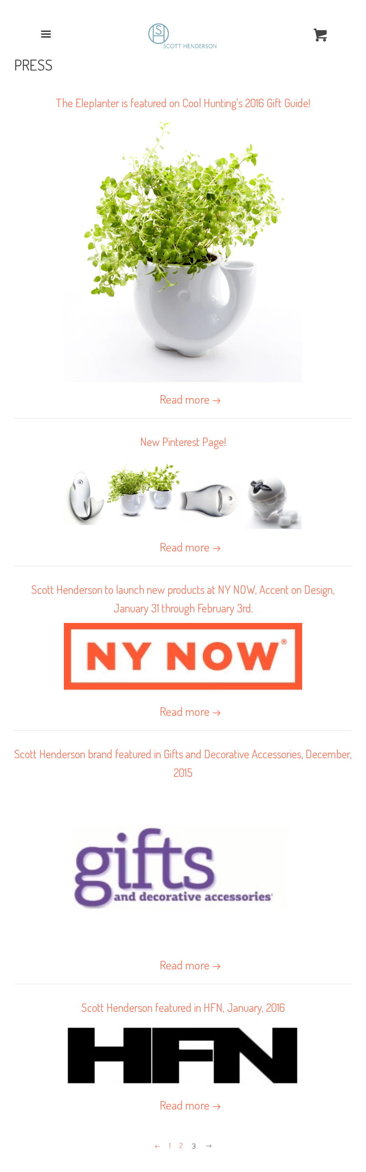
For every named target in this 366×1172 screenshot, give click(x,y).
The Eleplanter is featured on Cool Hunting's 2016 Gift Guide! (183, 102)
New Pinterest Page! (183, 441)
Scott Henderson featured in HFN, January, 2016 (183, 1007)
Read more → (190, 399)
